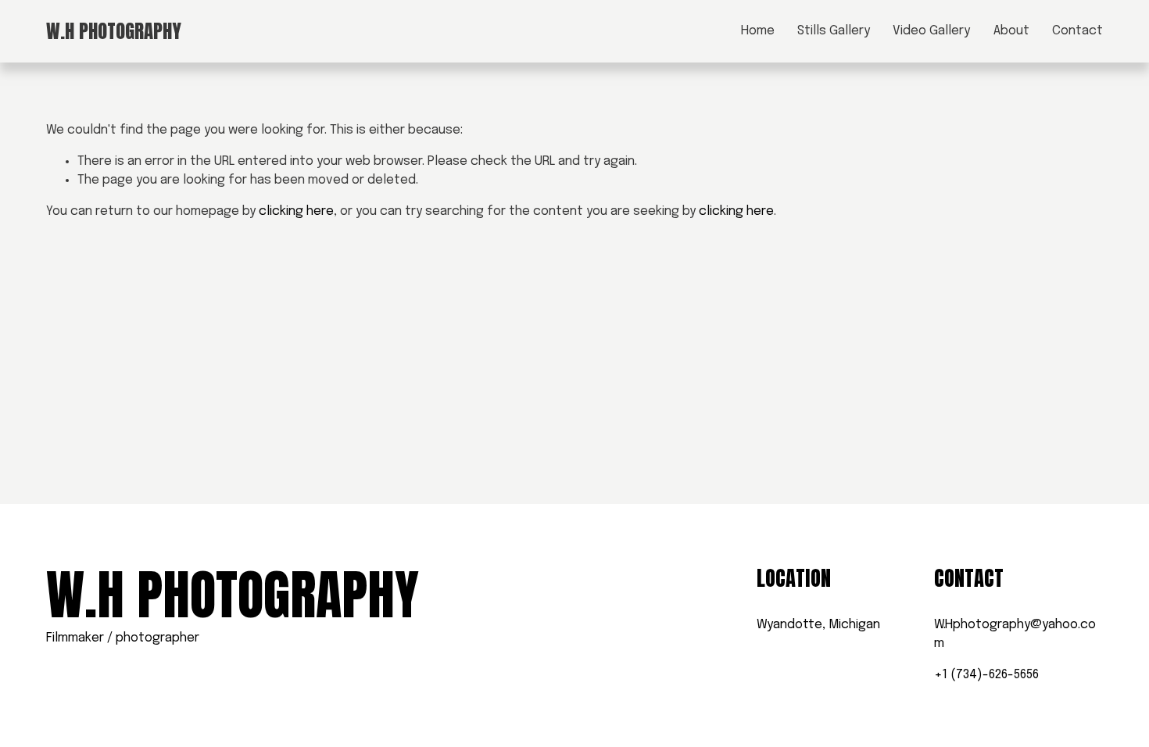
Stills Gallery (833, 31)
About (1011, 31)
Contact (1077, 31)
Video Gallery (931, 31)
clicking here (296, 211)
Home (758, 31)
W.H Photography (113, 30)
